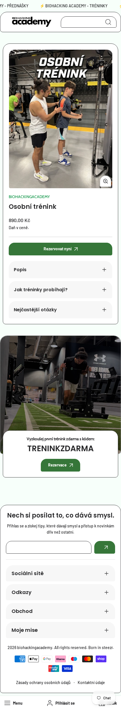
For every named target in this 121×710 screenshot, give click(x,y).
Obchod (22, 611)
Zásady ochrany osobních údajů (43, 682)
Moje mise (25, 630)
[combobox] (88, 22)
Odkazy (22, 592)
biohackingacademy (29, 196)
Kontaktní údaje (91, 682)
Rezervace (57, 465)
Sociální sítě (28, 573)
